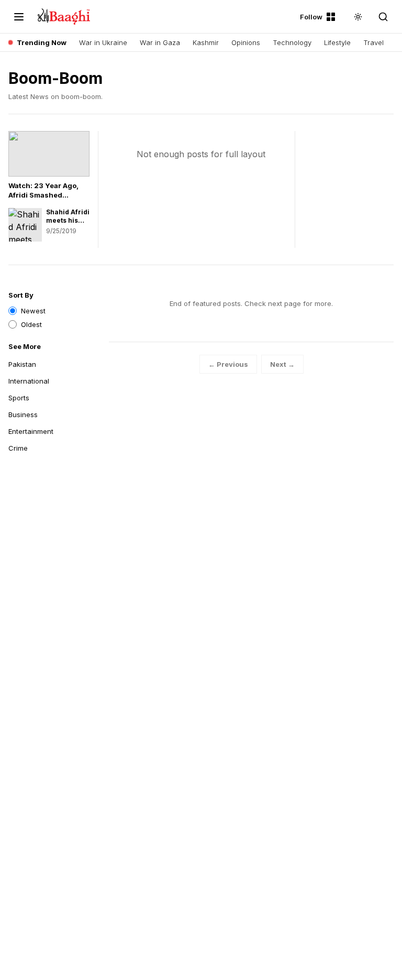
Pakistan (22, 364)
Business (23, 414)
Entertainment (30, 431)
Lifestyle (337, 42)
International (28, 381)
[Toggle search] (383, 16)
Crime (18, 448)
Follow (311, 17)
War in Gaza (160, 42)
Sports (18, 398)
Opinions (245, 42)
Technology (292, 42)
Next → (282, 364)
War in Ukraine (103, 42)
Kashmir (206, 42)
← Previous (228, 364)
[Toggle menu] (18, 16)
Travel (373, 42)
